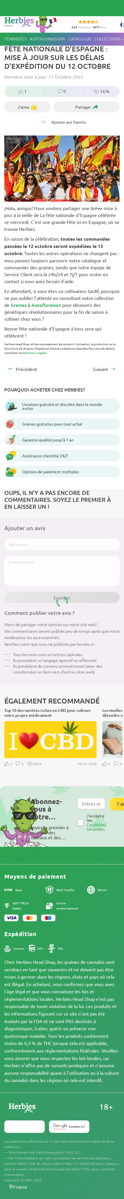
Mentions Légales (35, 352)
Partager (83, 106)
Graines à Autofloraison (36, 305)
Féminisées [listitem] (15, 39)
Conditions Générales (96, 826)
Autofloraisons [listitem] (47, 39)
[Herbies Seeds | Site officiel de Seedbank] (32, 23)
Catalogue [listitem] (79, 39)
